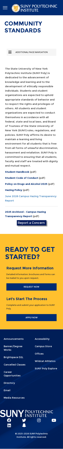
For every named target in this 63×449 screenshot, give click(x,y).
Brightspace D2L (13, 357)
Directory (9, 382)
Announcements (14, 338)
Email (7, 390)
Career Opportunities (12, 374)
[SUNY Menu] (5, 8)
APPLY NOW (32, 317)
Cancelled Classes (14, 364)
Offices (39, 353)
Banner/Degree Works (13, 348)
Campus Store (43, 346)
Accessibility (42, 338)
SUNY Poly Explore (46, 368)
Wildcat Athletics (45, 361)
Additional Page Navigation (31, 52)
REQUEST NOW (31, 286)
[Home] (35, 8)
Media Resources (14, 397)
